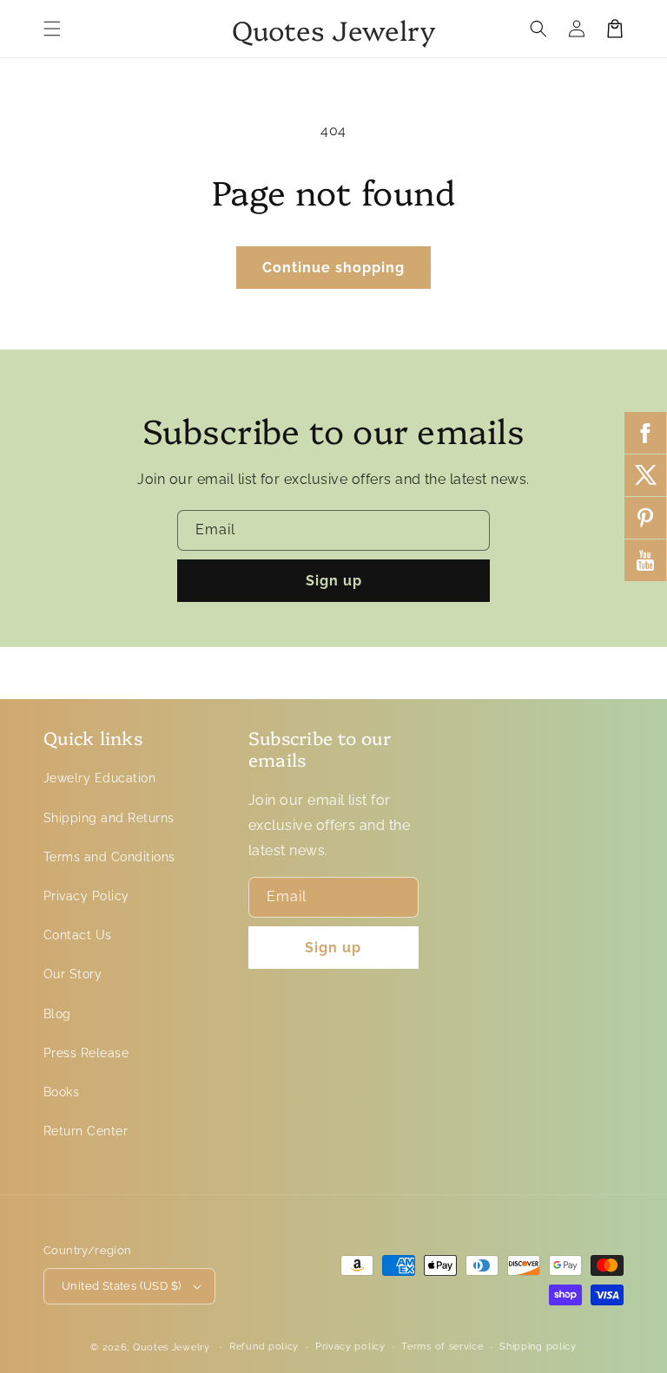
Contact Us (77, 935)
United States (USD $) (121, 1285)
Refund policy (264, 1346)
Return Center (85, 1131)
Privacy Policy (86, 896)
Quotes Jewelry (171, 1347)
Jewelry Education (99, 778)
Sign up (334, 580)
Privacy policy (350, 1346)
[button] (52, 29)
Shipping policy (538, 1346)
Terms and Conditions (109, 857)
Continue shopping (333, 267)
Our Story (72, 974)
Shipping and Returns (109, 818)
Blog (57, 1014)
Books (61, 1092)
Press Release (86, 1053)
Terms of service (442, 1346)
